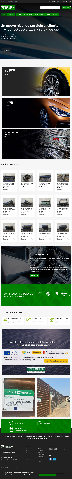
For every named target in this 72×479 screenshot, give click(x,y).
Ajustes (60, 475)
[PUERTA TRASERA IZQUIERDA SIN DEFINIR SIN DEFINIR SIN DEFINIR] (63, 227)
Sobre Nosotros (28, 14)
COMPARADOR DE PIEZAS (12, 1)
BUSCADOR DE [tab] (7, 51)
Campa (19, 14)
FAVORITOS (3, 1)
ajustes (8, 477)
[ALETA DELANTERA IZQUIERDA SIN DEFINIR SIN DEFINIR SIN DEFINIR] (9, 202)
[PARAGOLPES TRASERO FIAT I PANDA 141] (45, 177)
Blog (48, 14)
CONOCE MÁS (34, 275)
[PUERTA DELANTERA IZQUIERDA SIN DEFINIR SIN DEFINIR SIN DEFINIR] (27, 227)
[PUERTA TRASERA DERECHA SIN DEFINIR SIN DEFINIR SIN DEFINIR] (45, 227)
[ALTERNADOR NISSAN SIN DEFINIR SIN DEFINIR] (27, 177)
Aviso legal (40, 452)
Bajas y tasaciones (39, 14)
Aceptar (42, 475)
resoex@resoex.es (7, 457)
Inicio (4, 14)
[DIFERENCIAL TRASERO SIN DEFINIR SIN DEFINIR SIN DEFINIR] (63, 177)
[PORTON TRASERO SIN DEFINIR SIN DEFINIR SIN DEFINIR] (63, 202)
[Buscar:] (50, 7)
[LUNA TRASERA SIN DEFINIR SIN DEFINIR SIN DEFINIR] (45, 202)
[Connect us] (50, 459)
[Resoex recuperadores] (7, 7)
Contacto (55, 14)
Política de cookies (42, 454)
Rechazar (51, 475)
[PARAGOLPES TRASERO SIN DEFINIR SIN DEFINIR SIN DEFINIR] (9, 177)
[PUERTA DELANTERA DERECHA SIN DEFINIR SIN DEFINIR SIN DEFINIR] (9, 227)
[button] (35, 295)
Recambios (11, 14)
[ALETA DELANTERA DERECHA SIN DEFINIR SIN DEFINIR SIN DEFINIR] (27, 202)
